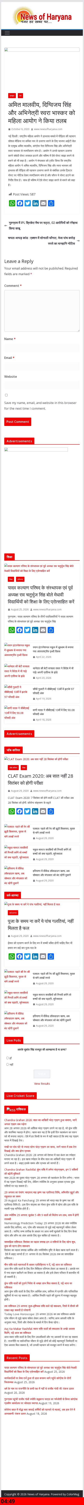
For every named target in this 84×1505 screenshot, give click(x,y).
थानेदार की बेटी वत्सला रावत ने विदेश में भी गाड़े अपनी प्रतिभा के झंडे (53, 670)
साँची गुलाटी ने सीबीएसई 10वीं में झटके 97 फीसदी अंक (53, 691)
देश (20, 95)
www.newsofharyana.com (48, 129)
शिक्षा (11, 579)
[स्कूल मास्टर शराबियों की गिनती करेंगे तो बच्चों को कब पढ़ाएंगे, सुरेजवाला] (17, 854)
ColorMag (73, 1494)
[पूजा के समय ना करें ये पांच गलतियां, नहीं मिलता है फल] (42, 904)
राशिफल (21, 1109)
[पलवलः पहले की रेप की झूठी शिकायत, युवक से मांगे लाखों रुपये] (17, 833)
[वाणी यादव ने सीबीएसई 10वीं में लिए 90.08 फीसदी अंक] (17, 715)
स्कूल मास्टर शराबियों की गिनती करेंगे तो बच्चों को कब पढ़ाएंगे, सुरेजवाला (52, 851)
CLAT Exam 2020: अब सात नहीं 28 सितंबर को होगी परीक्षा (40, 779)
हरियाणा (20, 579)
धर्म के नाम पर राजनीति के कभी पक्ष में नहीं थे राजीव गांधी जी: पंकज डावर (39, 1388)
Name (10, 339)
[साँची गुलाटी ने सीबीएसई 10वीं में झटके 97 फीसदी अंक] (17, 694)
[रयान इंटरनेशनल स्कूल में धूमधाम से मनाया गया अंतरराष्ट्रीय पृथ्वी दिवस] (17, 652)
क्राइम (12, 95)
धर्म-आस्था (13, 912)
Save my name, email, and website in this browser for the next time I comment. (40, 406)
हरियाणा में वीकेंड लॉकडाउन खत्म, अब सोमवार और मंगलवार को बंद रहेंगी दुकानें (52, 873)
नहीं (11, 1064)
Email (9, 358)
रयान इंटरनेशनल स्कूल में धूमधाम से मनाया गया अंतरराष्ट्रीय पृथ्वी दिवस (53, 649)
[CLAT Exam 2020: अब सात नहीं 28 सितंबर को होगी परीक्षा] (42, 759)
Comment (13, 286)
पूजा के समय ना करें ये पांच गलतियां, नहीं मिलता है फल (40, 924)
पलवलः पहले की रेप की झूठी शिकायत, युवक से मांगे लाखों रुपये (54, 830)
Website (10, 376)
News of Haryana (38, 1494)
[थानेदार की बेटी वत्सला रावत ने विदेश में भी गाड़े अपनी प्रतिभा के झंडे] (17, 673)
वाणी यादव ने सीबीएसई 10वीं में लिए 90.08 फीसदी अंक (54, 712)
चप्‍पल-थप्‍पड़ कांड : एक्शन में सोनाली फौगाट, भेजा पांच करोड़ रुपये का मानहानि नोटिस (41, 241)
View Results (42, 1083)
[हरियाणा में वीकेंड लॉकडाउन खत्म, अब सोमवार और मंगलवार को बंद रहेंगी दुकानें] (17, 876)
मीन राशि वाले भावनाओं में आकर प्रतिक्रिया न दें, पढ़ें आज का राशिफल (38, 1264)
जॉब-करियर (13, 767)
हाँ (11, 1058)
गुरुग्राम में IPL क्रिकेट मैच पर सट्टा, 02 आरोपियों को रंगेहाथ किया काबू (43, 225)
